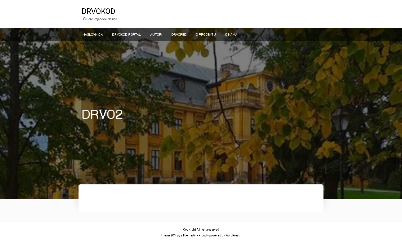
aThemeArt (188, 235)
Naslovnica (93, 34)
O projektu (206, 34)
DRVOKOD (98, 11)
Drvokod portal (126, 34)
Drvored (179, 34)
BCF (173, 235)
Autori (156, 34)
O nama (231, 34)
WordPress (232, 235)
